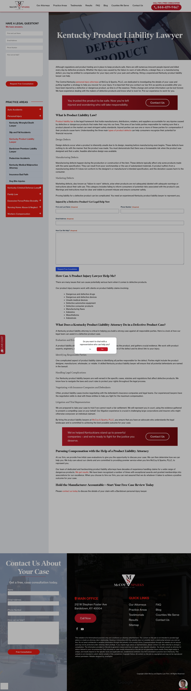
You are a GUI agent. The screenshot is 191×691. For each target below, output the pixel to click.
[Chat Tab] (95, 345)
